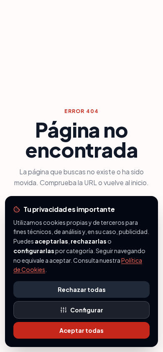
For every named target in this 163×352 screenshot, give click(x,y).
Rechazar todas (82, 289)
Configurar (86, 310)
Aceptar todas (81, 330)
